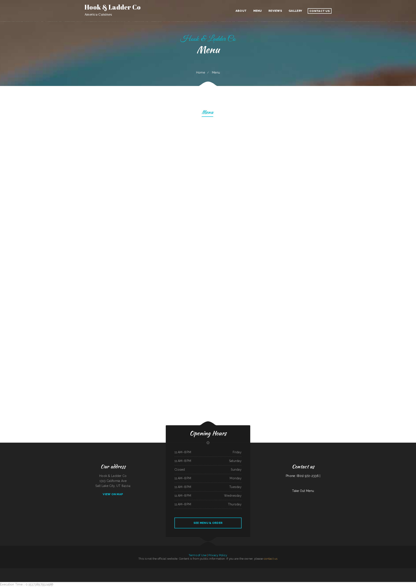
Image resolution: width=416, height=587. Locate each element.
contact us (271, 558)
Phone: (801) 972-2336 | (303, 476)
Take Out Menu (303, 491)
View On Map (113, 494)
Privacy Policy (217, 555)
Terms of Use (197, 555)
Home (200, 72)
